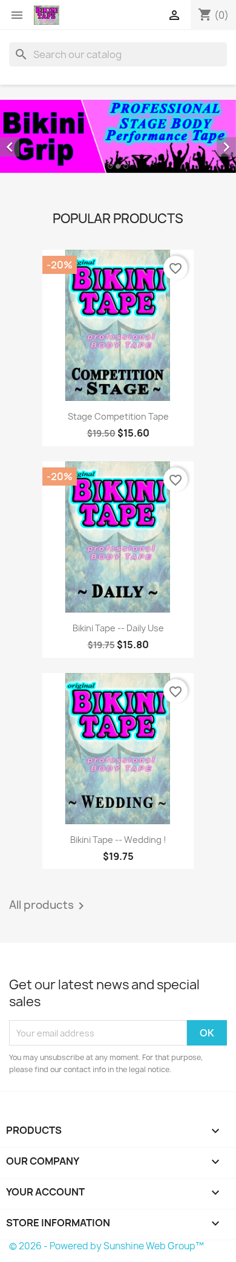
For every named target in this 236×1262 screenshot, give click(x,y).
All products (48, 906)
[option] (118, 136)
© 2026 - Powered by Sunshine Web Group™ (106, 1246)
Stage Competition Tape (118, 416)
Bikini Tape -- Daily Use (118, 628)
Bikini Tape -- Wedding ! (118, 839)
